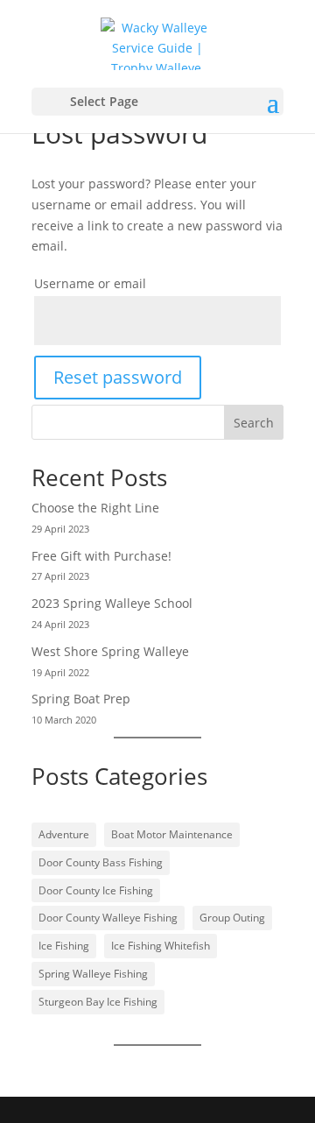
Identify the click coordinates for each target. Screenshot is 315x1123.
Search (254, 422)
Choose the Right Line (95, 507)
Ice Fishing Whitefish (160, 945)
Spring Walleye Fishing (93, 973)
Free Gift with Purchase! (102, 555)
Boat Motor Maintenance (172, 834)
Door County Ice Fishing (95, 890)
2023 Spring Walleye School (112, 603)
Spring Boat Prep (81, 698)
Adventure (63, 834)
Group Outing (232, 917)
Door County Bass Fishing (100, 862)
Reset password (117, 377)
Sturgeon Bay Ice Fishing (98, 1001)
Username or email (90, 283)
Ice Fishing (63, 945)
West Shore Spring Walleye (110, 651)
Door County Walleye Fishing (108, 917)
